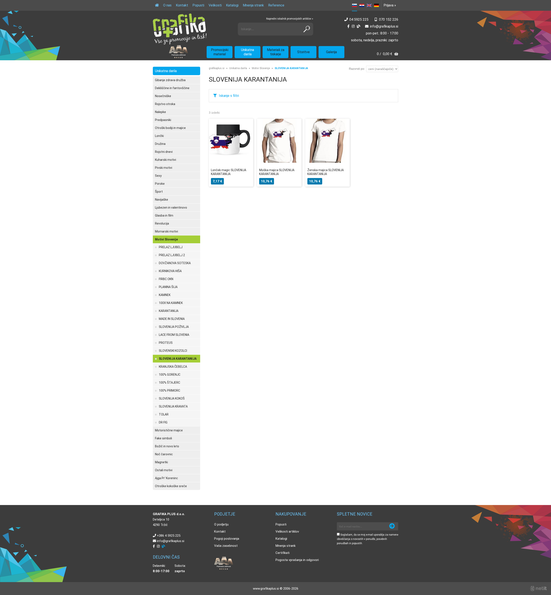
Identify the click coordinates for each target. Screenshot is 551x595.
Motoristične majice (169, 430)
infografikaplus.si (384, 26)
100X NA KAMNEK (171, 303)
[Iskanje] (306, 29)
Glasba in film (164, 215)
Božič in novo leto (167, 446)
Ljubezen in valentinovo (171, 207)
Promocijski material (219, 52)
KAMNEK (164, 295)
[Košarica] (387, 54)
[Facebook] (348, 26)
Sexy (158, 175)
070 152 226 (388, 19)
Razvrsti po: (357, 68)
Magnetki (161, 462)
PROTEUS (166, 342)
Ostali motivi (163, 470)
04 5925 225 (358, 19)
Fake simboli (163, 438)
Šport (159, 191)
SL (354, 5)
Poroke (160, 183)
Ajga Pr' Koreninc (166, 478)
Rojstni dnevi (164, 151)
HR (361, 5)
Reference (276, 5)
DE (376, 5)
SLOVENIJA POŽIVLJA (174, 326)
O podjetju (221, 524)
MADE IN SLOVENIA (172, 319)
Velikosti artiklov (287, 531)
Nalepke (160, 112)
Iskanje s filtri (229, 96)
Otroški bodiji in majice (170, 128)
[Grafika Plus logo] (180, 29)
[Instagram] (353, 26)
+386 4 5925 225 (168, 536)
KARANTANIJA (168, 311)
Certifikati (282, 553)
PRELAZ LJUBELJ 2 (172, 255)
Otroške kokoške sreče (171, 486)
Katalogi (232, 5)
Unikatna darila (247, 52)
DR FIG (163, 422)
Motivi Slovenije (166, 239)
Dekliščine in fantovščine (172, 88)
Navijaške (161, 199)
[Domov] (157, 5)
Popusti (198, 5)
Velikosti (215, 5)
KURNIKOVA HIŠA (170, 271)
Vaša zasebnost (226, 546)
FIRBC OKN (166, 279)
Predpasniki (163, 120)
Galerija (331, 52)
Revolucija (162, 223)
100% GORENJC (169, 374)
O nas (167, 5)
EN (369, 5)
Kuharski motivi (165, 159)
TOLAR (164, 414)
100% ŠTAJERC (169, 382)
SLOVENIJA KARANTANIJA (178, 358)
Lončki (159, 136)
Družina (160, 144)
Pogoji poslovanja (226, 539)
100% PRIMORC (169, 390)
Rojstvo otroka (165, 104)
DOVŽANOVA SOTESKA (175, 263)
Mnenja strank (253, 5)
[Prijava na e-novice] (392, 526)
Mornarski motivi (166, 231)
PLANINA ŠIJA (168, 287)
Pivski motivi (163, 167)
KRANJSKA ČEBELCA (173, 366)
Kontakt (182, 5)
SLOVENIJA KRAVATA (173, 406)
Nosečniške (163, 96)
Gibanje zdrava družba (170, 80)
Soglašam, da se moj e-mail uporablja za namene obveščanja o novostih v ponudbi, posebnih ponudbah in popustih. (367, 539)
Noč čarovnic (164, 454)
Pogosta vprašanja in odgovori (297, 560)
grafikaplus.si (216, 68)
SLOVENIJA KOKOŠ (172, 398)
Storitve (303, 52)
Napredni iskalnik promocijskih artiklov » (289, 18)
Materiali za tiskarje (275, 52)
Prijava (390, 5)
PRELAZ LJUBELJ (171, 247)
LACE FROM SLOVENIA (174, 334)
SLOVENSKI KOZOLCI (173, 350)
